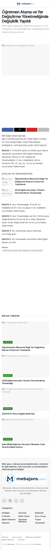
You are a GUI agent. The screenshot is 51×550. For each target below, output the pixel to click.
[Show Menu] (3, 3)
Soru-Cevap (40, 516)
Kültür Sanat (23, 516)
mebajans (37, 544)
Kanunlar (22, 513)
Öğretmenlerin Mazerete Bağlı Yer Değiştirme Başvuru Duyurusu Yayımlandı (31, 182)
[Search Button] (48, 3)
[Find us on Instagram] (16, 501)
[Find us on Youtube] (22, 501)
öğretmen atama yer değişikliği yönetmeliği (22, 251)
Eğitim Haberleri (9, 519)
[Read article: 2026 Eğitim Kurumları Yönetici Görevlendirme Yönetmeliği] (7, 193)
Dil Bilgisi (6, 513)
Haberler (8, 342)
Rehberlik (39, 513)
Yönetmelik (40, 523)
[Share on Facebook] (7, 130)
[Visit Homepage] (25, 3)
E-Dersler (6, 516)
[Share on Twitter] (20, 130)
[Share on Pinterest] (32, 130)
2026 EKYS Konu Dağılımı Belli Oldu (18, 413)
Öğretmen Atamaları (22, 520)
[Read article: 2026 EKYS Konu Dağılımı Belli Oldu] (25, 399)
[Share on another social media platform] (43, 130)
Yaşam (38, 519)
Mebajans (11, 544)
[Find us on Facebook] (4, 501)
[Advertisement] (25, 102)
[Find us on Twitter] (10, 501)
